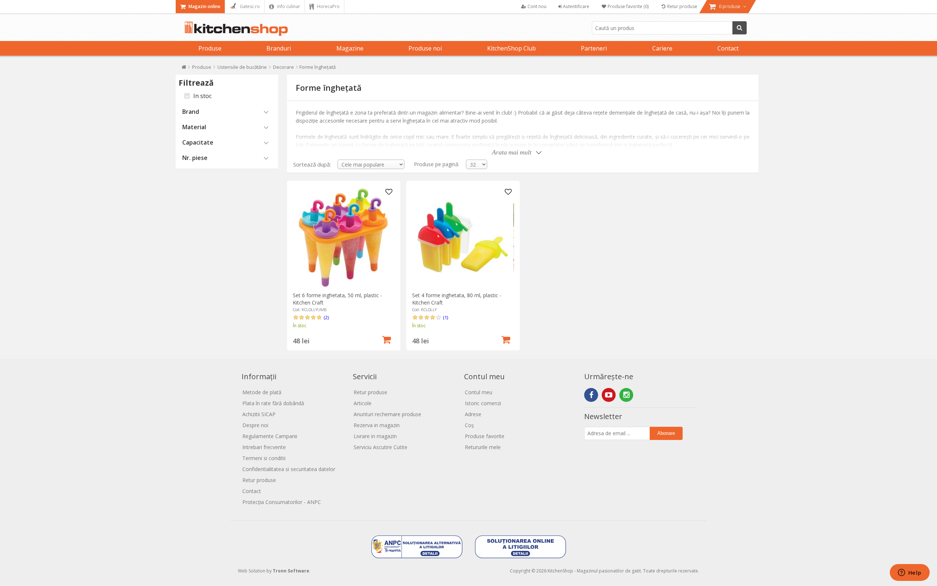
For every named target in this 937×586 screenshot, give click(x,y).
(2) (326, 317)
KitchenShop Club (511, 48)
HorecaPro (328, 6)
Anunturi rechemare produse (387, 414)
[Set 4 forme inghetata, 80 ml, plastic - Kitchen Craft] (463, 237)
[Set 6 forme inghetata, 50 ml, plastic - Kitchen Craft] (343, 237)
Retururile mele (483, 447)
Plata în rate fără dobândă (273, 403)
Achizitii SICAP (259, 414)
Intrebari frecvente (264, 447)
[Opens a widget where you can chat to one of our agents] (909, 573)
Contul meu (478, 392)
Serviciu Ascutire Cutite (380, 447)
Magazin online (203, 6)
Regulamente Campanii (269, 436)
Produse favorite (484, 436)
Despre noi (255, 425)
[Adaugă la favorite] (389, 192)
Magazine (349, 48)
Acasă (184, 68)
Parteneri (594, 48)
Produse (209, 48)
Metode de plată (261, 392)
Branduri (278, 48)
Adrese (473, 414)
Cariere (662, 48)
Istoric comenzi (483, 403)
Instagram (626, 395)
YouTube (609, 395)
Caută (739, 27)
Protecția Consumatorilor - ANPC (281, 502)
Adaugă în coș (386, 339)
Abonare (666, 433)
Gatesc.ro (249, 6)
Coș (469, 425)
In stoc (202, 96)
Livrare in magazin (375, 436)
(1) (445, 317)
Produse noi (425, 48)
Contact (728, 48)
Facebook (591, 395)
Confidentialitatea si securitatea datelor (288, 469)
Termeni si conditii (263, 458)
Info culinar (288, 6)
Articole (363, 403)
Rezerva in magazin (377, 425)
